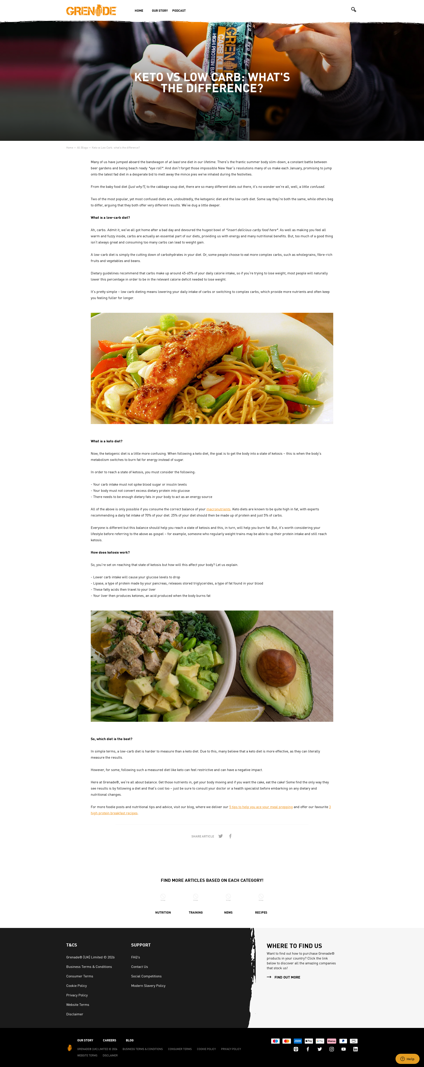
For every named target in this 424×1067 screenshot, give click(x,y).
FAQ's (135, 957)
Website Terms (77, 1004)
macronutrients (218, 508)
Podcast (179, 10)
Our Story (160, 10)
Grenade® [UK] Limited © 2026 (90, 957)
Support (141, 944)
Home (139, 10)
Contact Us (139, 966)
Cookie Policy (76, 985)
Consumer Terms (79, 975)
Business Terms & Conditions (89, 966)
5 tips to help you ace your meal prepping (261, 806)
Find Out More (287, 977)
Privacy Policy (77, 994)
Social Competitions (146, 975)
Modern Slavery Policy (148, 985)
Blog (130, 1040)
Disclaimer (74, 1013)
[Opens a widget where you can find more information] (407, 1059)
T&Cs (71, 944)
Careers (109, 1040)
